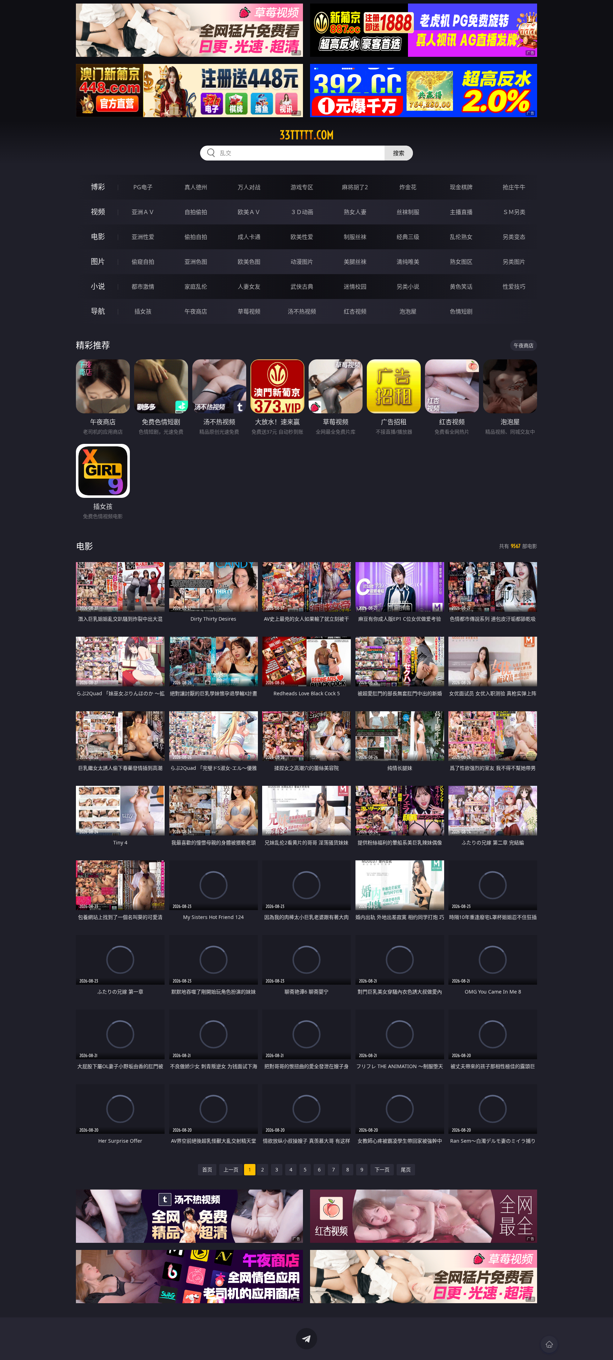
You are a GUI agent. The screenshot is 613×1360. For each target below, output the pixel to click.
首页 (207, 1169)
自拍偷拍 (195, 212)
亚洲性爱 (143, 237)
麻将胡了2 (355, 187)
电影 (98, 236)
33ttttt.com (307, 135)
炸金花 (407, 187)
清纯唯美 (408, 262)
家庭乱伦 (195, 286)
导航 (98, 311)
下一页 (382, 1169)
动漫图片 (302, 262)
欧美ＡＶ (249, 212)
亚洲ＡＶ (143, 212)
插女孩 (142, 311)
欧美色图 (249, 262)
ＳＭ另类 (514, 212)
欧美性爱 (302, 237)
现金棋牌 (461, 187)
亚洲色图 (195, 262)
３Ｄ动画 (302, 212)
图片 (98, 261)
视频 (98, 212)
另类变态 (514, 237)
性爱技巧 (514, 286)
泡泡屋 (407, 311)
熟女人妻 (355, 212)
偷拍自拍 (195, 237)
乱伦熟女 (461, 237)
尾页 (406, 1169)
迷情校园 (355, 286)
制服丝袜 (355, 237)
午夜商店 (195, 311)
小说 (98, 286)
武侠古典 (302, 286)
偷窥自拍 (143, 262)
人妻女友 (249, 286)
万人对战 (249, 187)
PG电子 (143, 187)
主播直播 (461, 212)
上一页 (230, 1169)
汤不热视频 (302, 311)
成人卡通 (249, 237)
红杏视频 (355, 311)
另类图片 (514, 262)
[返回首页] (549, 1344)
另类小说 (408, 286)
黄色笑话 (461, 286)
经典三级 (408, 237)
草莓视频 (249, 311)
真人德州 (195, 187)
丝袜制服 (408, 212)
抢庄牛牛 (514, 187)
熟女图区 (461, 262)
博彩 (98, 187)
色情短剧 (461, 311)
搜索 (398, 153)
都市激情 (143, 286)
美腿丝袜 (355, 262)
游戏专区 (302, 187)
